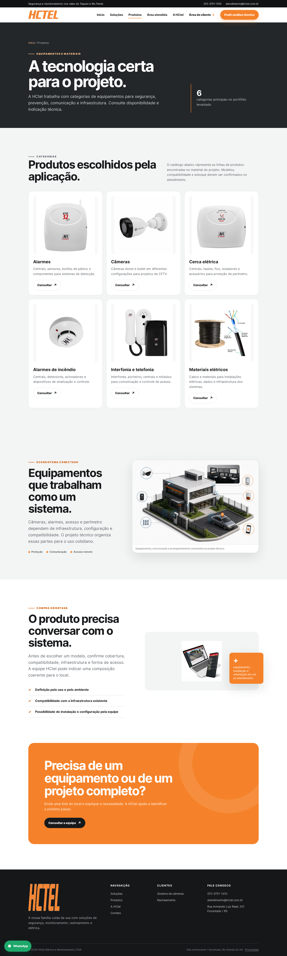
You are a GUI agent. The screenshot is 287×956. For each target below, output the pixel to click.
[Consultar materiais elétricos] (221, 333)
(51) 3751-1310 (212, 3)
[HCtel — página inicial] (43, 14)
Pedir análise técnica (239, 15)
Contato (116, 913)
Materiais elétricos (208, 369)
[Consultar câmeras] (143, 225)
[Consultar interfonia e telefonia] (143, 333)
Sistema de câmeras (170, 893)
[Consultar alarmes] (65, 225)
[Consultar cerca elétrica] (221, 225)
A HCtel (178, 15)
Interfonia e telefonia (132, 369)
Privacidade (252, 949)
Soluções (116, 15)
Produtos (135, 15)
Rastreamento (166, 900)
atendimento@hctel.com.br (242, 3)
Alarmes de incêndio (54, 369)
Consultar (44, 285)
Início (100, 15)
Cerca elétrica (203, 261)
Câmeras (120, 261)
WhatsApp (20, 946)
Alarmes (42, 261)
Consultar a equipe (62, 823)
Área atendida (157, 15)
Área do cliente (200, 15)
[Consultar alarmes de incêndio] (65, 333)
